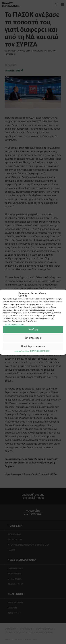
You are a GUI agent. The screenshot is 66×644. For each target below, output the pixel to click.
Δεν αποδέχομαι (33, 337)
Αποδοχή (33, 329)
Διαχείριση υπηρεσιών (14, 324)
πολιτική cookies (21, 351)
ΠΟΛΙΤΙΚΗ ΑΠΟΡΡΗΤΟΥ (40, 351)
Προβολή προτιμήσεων (33, 346)
